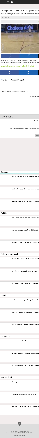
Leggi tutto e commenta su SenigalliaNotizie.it (17, 66)
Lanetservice (13, 434)
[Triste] (28, 102)
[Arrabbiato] (9, 102)
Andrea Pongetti (17, 80)
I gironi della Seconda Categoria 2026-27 (25, 324)
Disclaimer (27, 434)
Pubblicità (32, 434)
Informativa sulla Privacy (19, 435)
